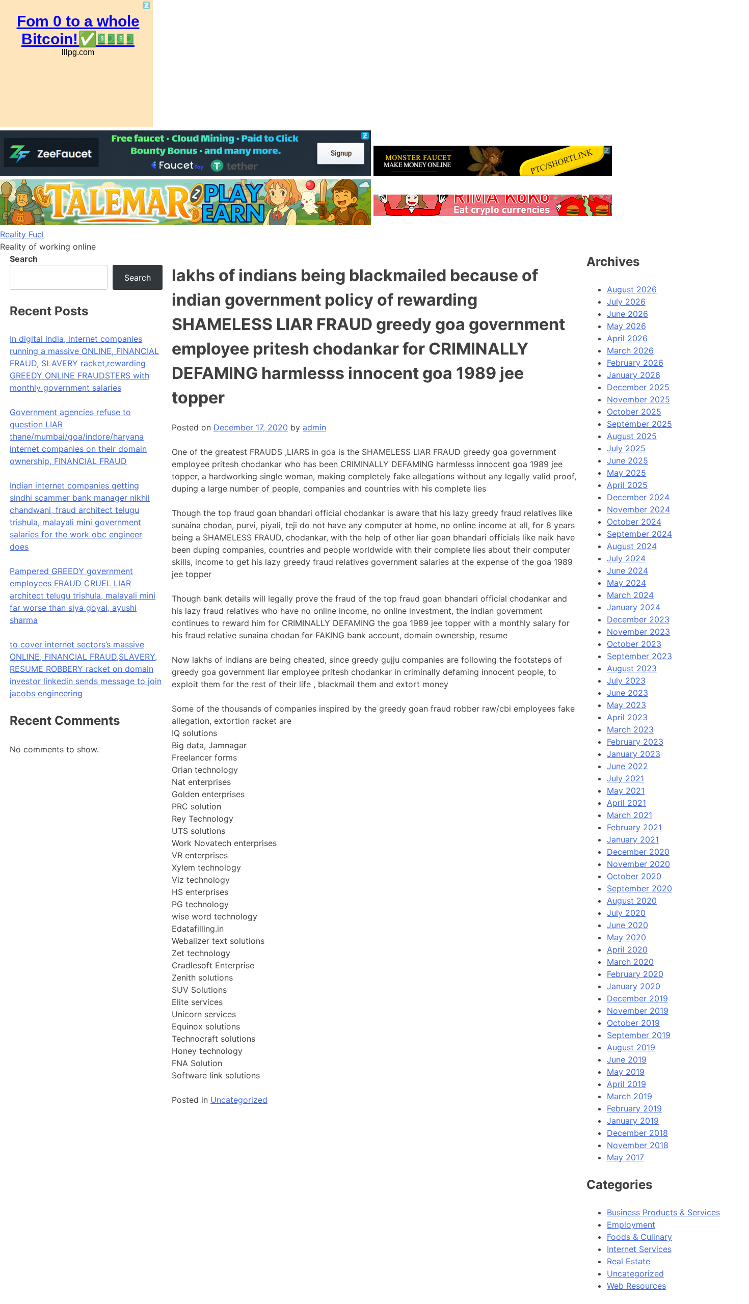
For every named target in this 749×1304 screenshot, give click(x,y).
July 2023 (626, 680)
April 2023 (627, 717)
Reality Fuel (22, 234)
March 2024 (630, 595)
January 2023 (633, 754)
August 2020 (632, 900)
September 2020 (639, 888)
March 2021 (629, 815)
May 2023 (626, 705)
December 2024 (638, 497)
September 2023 (639, 656)
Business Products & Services (663, 1212)
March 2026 (630, 350)
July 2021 (625, 778)
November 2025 (638, 399)
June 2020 (627, 925)
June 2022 (627, 766)
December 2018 (637, 1133)
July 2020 (626, 913)
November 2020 (638, 864)
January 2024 (633, 607)
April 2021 (626, 803)
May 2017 (625, 1157)
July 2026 (626, 301)
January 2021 (633, 839)
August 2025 (632, 436)
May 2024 (626, 583)
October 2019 (633, 1023)
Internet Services (639, 1249)
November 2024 (638, 509)
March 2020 (630, 962)
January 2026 (633, 375)
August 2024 (632, 546)
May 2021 (626, 790)
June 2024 (627, 570)
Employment (631, 1224)
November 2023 (638, 632)
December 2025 (638, 387)
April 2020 (627, 949)
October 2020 (634, 876)
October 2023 (634, 644)
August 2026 (632, 289)
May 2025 (626, 473)
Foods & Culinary (639, 1237)
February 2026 (635, 363)
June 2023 (627, 693)
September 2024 (639, 534)
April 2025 (627, 485)
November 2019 (637, 1011)
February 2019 (634, 1108)
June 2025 (627, 460)
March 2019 (629, 1096)
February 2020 (635, 974)
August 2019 (631, 1047)
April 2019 (626, 1084)
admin (314, 427)
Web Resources (636, 1286)
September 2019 (639, 1035)
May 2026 (626, 326)
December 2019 (637, 998)
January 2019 (633, 1121)
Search (24, 259)
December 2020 (638, 852)
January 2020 (633, 986)
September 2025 (639, 424)
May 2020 (626, 937)
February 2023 (635, 742)
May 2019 (626, 1072)
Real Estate (628, 1261)
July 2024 (626, 558)
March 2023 (630, 729)
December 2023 (638, 619)
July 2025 (626, 448)
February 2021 (634, 827)
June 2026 (627, 314)
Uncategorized (239, 1100)
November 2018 (637, 1145)
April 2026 (627, 338)
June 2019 (627, 1059)
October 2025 (634, 411)
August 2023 (632, 668)
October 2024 (634, 522)
